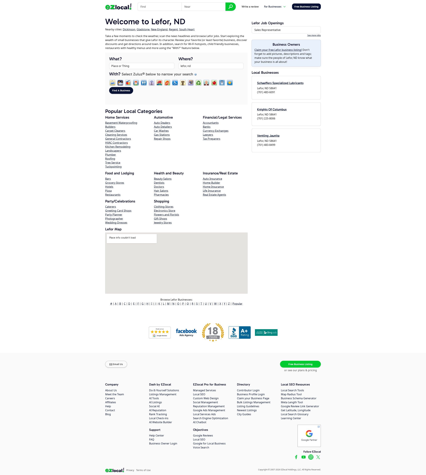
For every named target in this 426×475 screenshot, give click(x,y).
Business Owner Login (163, 443)
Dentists (159, 183)
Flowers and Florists (166, 214)
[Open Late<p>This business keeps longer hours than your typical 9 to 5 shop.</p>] (120, 82)
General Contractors (118, 139)
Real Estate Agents (214, 194)
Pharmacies (161, 194)
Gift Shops (160, 218)
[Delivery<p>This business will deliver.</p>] (159, 82)
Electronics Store (164, 210)
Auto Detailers (163, 127)
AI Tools (154, 398)
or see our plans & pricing (300, 370)
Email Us (118, 364)
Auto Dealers (162, 123)
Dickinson (129, 29)
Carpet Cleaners (115, 131)
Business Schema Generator (299, 398)
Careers (110, 398)
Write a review (250, 6)
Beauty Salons (163, 179)
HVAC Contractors (116, 142)
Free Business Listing (300, 364)
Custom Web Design (206, 398)
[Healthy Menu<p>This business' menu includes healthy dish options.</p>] (214, 82)
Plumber (110, 154)
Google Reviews (203, 435)
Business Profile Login (251, 394)
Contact (110, 410)
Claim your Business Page (253, 398)
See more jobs (314, 35)
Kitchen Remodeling (117, 146)
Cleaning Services (116, 135)
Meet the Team (114, 394)
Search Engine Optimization (210, 418)
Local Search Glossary (294, 414)
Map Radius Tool (291, 394)
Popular (237, 303)
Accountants (211, 123)
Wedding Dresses (116, 222)
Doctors (159, 187)
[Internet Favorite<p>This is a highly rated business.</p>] (229, 82)
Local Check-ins (158, 418)
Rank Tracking (158, 414)
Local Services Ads (204, 414)
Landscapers (113, 150)
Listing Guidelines (248, 406)
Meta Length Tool (292, 402)
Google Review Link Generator (300, 406)
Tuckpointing (113, 166)
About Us (111, 390)
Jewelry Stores (163, 222)
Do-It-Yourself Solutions (164, 390)
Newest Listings (247, 410)
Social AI (154, 406)
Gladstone (143, 29)
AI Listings (155, 402)
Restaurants (112, 194)
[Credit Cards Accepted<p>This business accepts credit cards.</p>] (128, 82)
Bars (108, 179)
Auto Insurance (212, 179)
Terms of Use (143, 470)
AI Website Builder (160, 422)
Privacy (130, 470)
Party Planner (113, 214)
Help (108, 406)
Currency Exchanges (215, 131)
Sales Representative (267, 30)
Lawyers (208, 135)
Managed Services (204, 390)
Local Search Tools (292, 390)
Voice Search (201, 447)
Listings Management (162, 394)
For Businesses (272, 6)
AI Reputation (157, 410)
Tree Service (112, 162)
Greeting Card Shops (118, 210)
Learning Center (291, 418)
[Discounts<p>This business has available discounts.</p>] (167, 82)
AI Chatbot (199, 422)
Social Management (205, 402)
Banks (207, 127)
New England (159, 29)
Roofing (110, 158)
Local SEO (199, 394)
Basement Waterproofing (121, 123)
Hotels (109, 187)
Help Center (156, 435)
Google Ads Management (209, 410)
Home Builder (211, 183)
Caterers (110, 206)
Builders (110, 127)
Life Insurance (212, 190)
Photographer (114, 218)
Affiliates (110, 402)
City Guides (244, 414)
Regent (173, 29)
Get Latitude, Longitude (296, 410)
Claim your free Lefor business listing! (278, 50)
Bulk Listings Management (253, 402)
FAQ (151, 439)
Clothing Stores (163, 206)
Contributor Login (248, 390)
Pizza (108, 190)
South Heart (187, 29)
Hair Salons (161, 190)
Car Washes (161, 131)
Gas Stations (162, 135)
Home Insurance (213, 187)
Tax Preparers (211, 139)
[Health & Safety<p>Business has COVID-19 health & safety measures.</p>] (222, 82)
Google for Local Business (209, 443)
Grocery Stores (114, 183)
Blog (108, 414)
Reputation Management (209, 406)
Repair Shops (162, 139)
